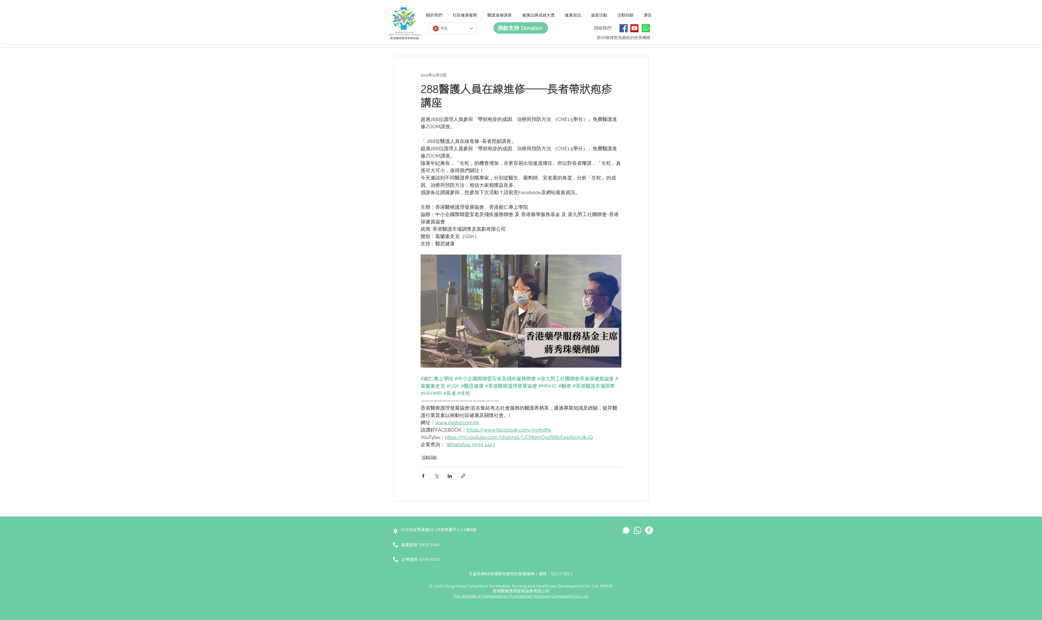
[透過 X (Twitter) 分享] (436, 475)
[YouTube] (634, 28)
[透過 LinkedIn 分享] (449, 475)
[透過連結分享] (463, 475)
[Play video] (521, 311)
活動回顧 (429, 457)
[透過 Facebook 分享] (423, 475)
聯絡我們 (602, 28)
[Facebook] (624, 28)
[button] (434, 15)
